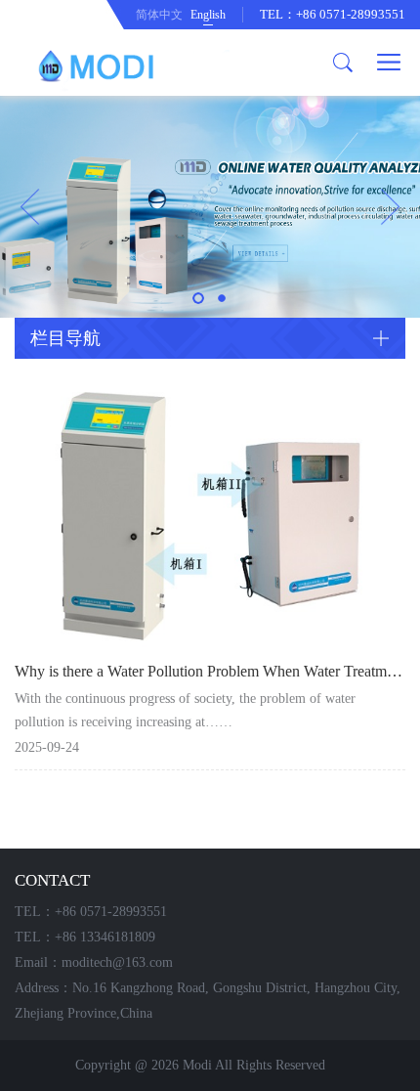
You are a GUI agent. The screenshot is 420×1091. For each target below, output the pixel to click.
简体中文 (159, 15)
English (208, 15)
